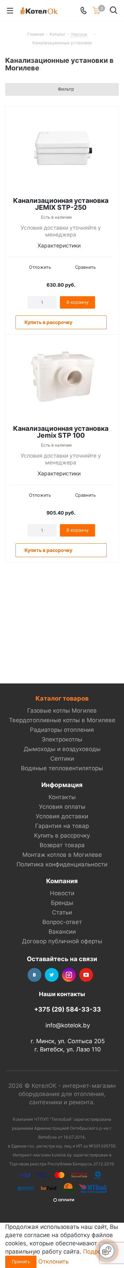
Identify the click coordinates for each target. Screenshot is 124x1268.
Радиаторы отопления (62, 729)
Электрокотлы (62, 739)
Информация (62, 784)
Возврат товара (62, 845)
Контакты (62, 797)
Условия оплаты (62, 806)
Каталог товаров (62, 698)
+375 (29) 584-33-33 (67, 1009)
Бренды (62, 902)
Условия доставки (62, 816)
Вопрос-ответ (62, 922)
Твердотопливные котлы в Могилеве (62, 720)
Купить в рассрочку (62, 835)
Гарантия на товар (62, 825)
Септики (62, 758)
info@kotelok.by (67, 1025)
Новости (62, 893)
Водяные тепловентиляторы (62, 768)
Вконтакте (34, 975)
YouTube (86, 975)
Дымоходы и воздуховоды (62, 749)
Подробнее (99, 1251)
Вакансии (62, 931)
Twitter (52, 975)
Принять (21, 1261)
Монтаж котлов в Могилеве (62, 854)
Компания (62, 881)
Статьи (62, 912)
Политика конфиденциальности (62, 864)
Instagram (69, 975)
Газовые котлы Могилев (62, 710)
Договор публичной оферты (62, 941)
